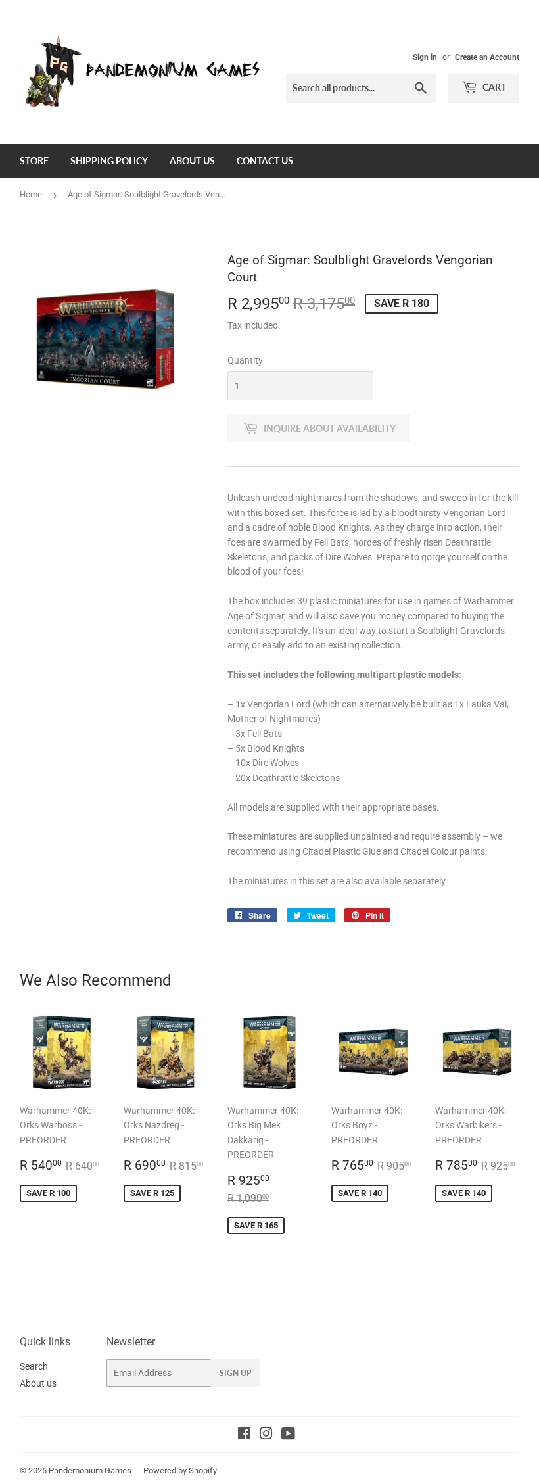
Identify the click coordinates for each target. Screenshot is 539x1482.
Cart (493, 87)
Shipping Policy (109, 160)
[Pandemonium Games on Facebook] (244, 1435)
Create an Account (487, 57)
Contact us (265, 160)
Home (31, 194)
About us (192, 160)
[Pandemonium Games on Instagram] (266, 1435)
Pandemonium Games (90, 1470)
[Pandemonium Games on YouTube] (288, 1435)
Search (34, 1366)
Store (34, 160)
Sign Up (235, 1373)
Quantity (245, 360)
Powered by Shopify (180, 1470)
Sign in (425, 57)
